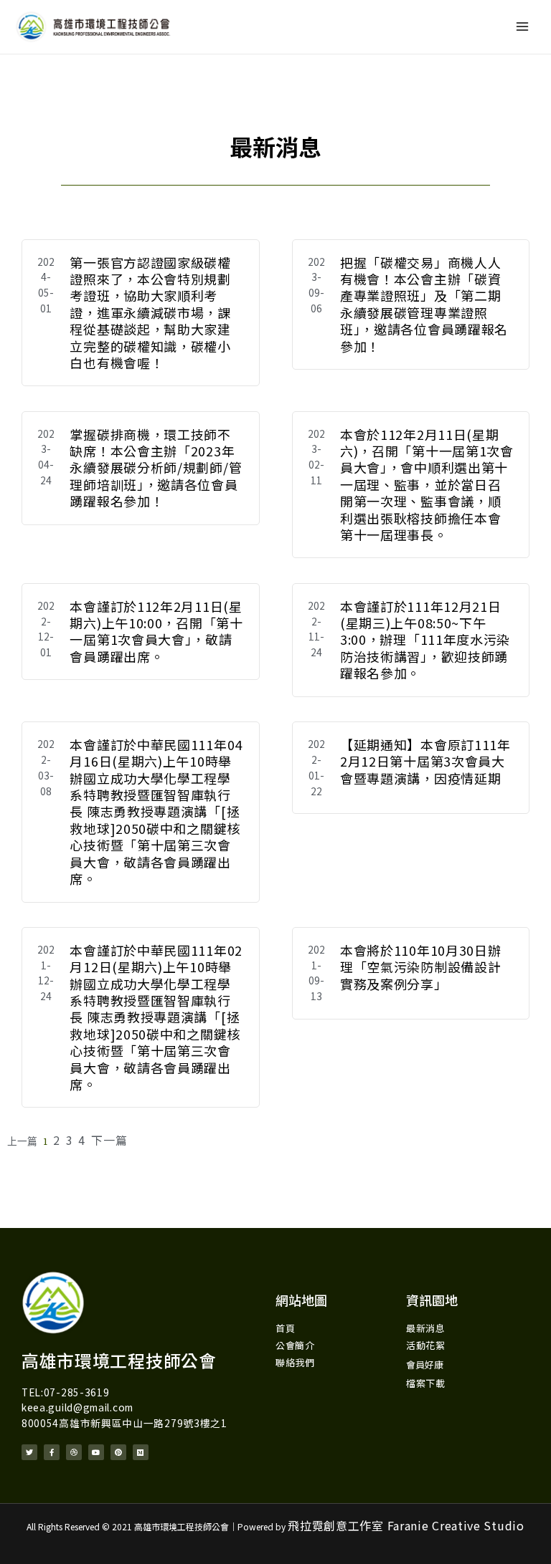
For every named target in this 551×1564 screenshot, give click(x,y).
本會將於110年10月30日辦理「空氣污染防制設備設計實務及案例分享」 (420, 967)
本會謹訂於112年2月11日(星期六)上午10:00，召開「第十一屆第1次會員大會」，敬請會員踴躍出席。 (156, 631)
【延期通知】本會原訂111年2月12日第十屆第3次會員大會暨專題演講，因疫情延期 (425, 761)
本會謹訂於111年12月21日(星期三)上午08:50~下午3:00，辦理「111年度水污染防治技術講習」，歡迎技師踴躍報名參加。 (425, 640)
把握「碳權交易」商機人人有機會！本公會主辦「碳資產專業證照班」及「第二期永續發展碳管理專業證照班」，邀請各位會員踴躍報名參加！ (424, 304)
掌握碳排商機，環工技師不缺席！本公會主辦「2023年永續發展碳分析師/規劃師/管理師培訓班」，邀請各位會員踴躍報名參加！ (156, 468)
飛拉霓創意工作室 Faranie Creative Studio (406, 1525)
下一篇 (109, 1139)
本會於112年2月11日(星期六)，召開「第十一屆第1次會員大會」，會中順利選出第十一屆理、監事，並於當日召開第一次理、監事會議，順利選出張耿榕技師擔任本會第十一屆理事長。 (427, 484)
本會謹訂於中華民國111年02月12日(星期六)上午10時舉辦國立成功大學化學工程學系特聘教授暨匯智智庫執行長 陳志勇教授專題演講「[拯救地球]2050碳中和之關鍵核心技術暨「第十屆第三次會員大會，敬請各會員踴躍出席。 (156, 1017)
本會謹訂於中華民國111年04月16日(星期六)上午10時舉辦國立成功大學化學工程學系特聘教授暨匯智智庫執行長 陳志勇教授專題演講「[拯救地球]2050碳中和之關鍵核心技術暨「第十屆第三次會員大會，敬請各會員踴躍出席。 (156, 811)
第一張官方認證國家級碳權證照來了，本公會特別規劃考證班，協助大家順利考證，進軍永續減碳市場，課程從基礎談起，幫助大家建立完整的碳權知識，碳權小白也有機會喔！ (150, 312)
